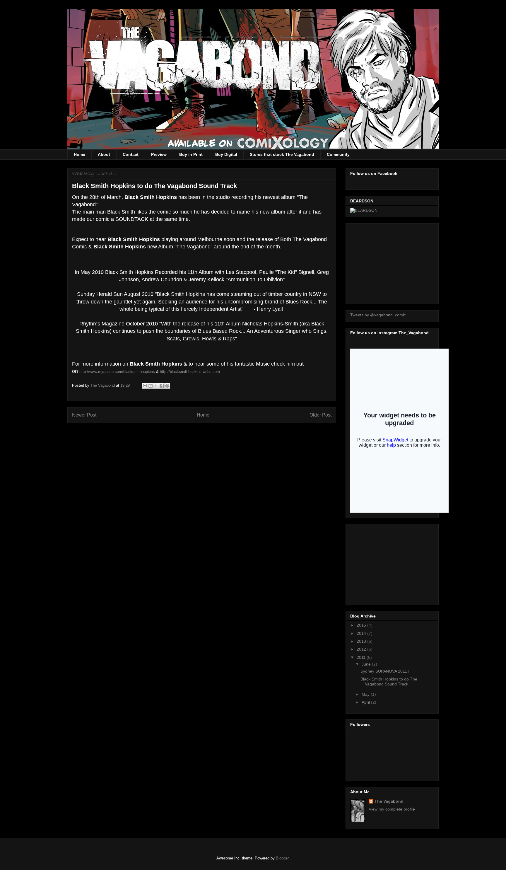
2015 (362, 625)
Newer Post (84, 414)
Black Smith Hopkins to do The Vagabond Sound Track (388, 681)
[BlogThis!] (150, 386)
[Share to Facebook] (162, 386)
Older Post (320, 414)
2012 (362, 649)
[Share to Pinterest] (167, 386)
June (367, 664)
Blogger (282, 858)
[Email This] (145, 386)
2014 (362, 633)
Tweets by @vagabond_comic (378, 315)
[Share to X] (156, 386)
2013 (362, 641)
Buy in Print (191, 154)
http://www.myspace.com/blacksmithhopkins (117, 371)
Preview (159, 154)
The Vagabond (389, 801)
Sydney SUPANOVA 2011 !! (385, 671)
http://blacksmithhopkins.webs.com (190, 371)
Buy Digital (226, 154)
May (366, 694)
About (104, 154)
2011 (362, 657)
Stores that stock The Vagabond (282, 154)
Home (79, 154)
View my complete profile (392, 809)
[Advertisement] (394, 262)
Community (338, 154)
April (366, 702)
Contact (131, 154)
